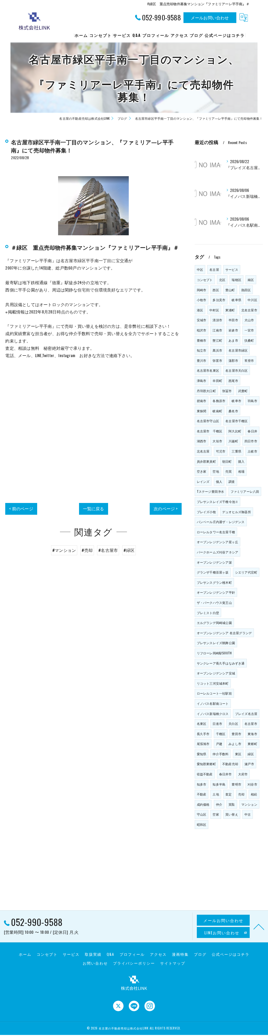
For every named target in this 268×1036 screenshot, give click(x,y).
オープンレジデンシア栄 (214, 562)
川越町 (233, 441)
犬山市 (249, 320)
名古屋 (214, 269)
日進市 (217, 723)
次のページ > (165, 508)
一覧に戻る (93, 508)
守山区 (201, 814)
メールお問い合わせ (210, 17)
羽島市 (252, 400)
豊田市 (236, 733)
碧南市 (201, 400)
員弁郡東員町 (206, 461)
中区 (200, 269)
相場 (241, 471)
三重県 (236, 451)
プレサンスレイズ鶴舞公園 (216, 642)
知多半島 (219, 784)
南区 (251, 279)
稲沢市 (201, 330)
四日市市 (250, 441)
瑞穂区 (236, 279)
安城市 (201, 320)
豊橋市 (201, 340)
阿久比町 (234, 431)
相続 (254, 794)
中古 (247, 814)
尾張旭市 (203, 743)
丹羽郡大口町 (206, 390)
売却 (241, 794)
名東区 (201, 723)
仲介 (219, 804)
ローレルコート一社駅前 (214, 693)
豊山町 (230, 290)
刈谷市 (252, 784)
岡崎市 (201, 290)
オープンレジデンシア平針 (216, 592)
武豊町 (243, 390)
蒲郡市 (233, 360)
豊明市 (236, 784)
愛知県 (201, 754)
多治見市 (219, 299)
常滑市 (249, 360)
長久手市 (203, 733)
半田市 (233, 320)
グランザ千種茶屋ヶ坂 (213, 572)
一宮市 (249, 330)
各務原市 (219, 400)
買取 (231, 804)
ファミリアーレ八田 (245, 491)
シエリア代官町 (246, 572)
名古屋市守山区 (208, 421)
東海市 (252, 733)
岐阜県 (236, 299)
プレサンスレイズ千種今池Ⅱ (217, 501)
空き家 (201, 471)
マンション (249, 804)
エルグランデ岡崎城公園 (214, 622)
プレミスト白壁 (208, 612)
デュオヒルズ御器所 (236, 512)
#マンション (64, 550)
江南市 (217, 330)
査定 (228, 794)
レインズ (203, 481)
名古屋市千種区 (236, 421)
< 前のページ (21, 508)
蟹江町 (217, 340)
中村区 (214, 310)
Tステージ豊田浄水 (210, 491)
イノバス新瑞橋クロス (213, 713)
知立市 (201, 350)
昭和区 (201, 824)
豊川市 (201, 360)
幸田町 (217, 380)
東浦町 (230, 310)
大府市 (243, 774)
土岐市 (252, 451)
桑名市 (233, 411)
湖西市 (201, 441)
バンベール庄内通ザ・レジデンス (221, 521)
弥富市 (217, 360)
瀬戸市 (249, 764)
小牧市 (201, 299)
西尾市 (233, 380)
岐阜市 (236, 400)
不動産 (201, 794)
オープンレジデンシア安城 (216, 673)
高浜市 (217, 350)
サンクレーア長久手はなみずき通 (221, 663)
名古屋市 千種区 (209, 431)
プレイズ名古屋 (246, 713)
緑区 (251, 754)
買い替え (231, 814)
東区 (238, 754)
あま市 (233, 340)
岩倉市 (233, 330)
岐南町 (217, 411)
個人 (219, 481)
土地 (216, 794)
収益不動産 (205, 774)
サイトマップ (172, 963)
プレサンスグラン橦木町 (214, 582)
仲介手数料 (220, 754)
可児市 (221, 451)
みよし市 (234, 743)
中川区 (252, 299)
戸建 (219, 743)
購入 (241, 461)
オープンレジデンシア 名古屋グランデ (224, 633)
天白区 (233, 723)
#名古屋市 (108, 550)
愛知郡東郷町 (206, 764)
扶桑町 (249, 340)
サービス (231, 269)
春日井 (252, 431)
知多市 (201, 784)
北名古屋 (203, 451)
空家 (216, 814)
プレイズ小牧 (206, 512)
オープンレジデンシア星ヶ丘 (217, 542)
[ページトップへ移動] (259, 926)
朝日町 (227, 461)
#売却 (87, 550)
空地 (216, 471)
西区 (216, 290)
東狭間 (201, 411)
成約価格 (203, 804)
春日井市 (225, 774)
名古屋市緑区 (238, 350)
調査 (231, 481)
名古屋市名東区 (208, 370)
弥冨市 (227, 390)
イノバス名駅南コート (213, 703)
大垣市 (217, 441)
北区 (222, 279)
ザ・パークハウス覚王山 (214, 602)
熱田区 (246, 290)
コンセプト (205, 279)
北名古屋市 (249, 310)
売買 (228, 471)
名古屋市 (250, 723)
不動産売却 (230, 764)
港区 (200, 310)
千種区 (221, 733)
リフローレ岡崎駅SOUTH (214, 653)
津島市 (201, 380)
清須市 (217, 320)
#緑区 (129, 550)
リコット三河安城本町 (213, 683)
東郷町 (252, 743)
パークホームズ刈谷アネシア (217, 552)
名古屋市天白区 (236, 370)
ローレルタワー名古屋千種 (216, 532)
